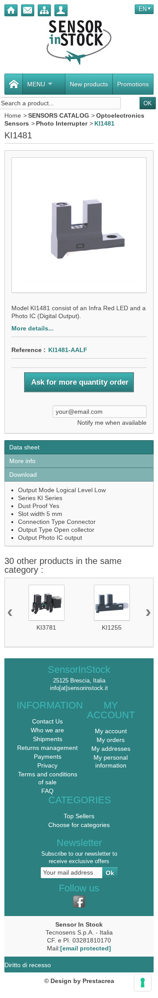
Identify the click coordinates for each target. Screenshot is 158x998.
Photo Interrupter (61, 123)
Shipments (47, 738)
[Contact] (28, 10)
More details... (32, 328)
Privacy (47, 765)
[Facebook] (79, 901)
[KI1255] (111, 602)
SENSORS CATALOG (58, 115)
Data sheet (24, 447)
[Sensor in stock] (79, 42)
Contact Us (47, 721)
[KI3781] (46, 602)
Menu (36, 84)
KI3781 (46, 627)
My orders (111, 739)
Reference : (28, 349)
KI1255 (112, 627)
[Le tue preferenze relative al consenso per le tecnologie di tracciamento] (142, 982)
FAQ (47, 790)
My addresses (110, 748)
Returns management (47, 747)
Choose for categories (79, 824)
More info (22, 460)
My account (111, 731)
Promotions (133, 84)
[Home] (11, 10)
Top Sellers (79, 816)
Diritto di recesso (27, 964)
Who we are (47, 730)
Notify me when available (112, 422)
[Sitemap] (44, 10)
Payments (47, 756)
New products (89, 84)
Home (12, 115)
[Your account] (61, 10)
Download (23, 474)
